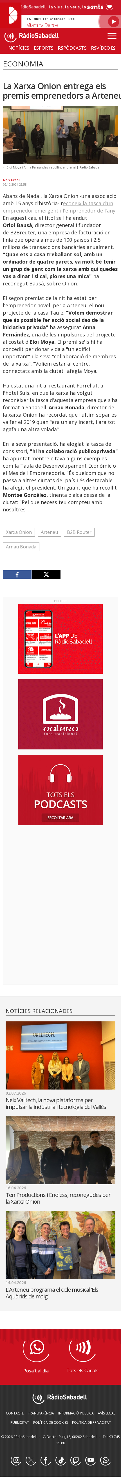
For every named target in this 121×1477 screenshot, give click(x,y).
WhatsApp (105, 1460)
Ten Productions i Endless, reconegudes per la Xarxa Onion (58, 1198)
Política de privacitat (91, 1422)
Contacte (15, 1413)
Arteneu (49, 532)
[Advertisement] (60, 866)
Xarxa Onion (19, 532)
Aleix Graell (11, 180)
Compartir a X (46, 574)
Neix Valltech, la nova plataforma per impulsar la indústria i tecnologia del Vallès (56, 1103)
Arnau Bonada (21, 547)
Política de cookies (50, 1422)
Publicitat (19, 1422)
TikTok (60, 1460)
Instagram (16, 1460)
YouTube (90, 1460)
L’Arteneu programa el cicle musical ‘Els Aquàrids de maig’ (52, 1293)
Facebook (45, 1460)
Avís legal (106, 1413)
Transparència (41, 1413)
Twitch (75, 1460)
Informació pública (76, 1413)
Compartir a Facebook (17, 574)
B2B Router (79, 532)
